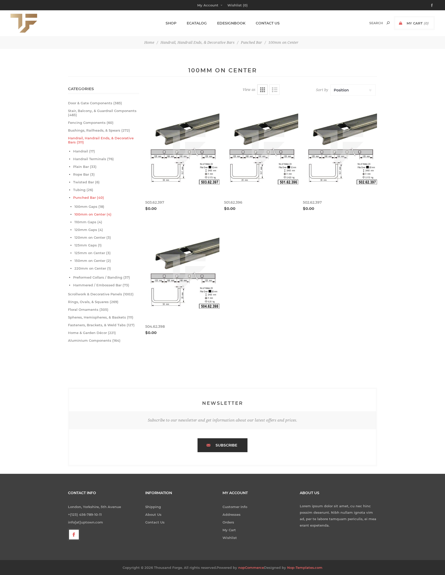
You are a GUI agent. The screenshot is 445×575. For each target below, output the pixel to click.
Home (149, 42)
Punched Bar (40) (88, 197)
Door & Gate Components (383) (95, 103)
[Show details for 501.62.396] (261, 147)
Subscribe (226, 445)
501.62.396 (233, 202)
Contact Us (155, 522)
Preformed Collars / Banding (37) (101, 277)
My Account (207, 5)
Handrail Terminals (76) (93, 159)
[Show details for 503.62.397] (182, 147)
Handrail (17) (84, 151)
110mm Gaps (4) (88, 222)
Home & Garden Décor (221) (92, 333)
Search (388, 23)
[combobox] (370, 23)
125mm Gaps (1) (88, 245)
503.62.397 (154, 202)
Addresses (231, 514)
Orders (228, 522)
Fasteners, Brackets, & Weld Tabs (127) (101, 325)
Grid (262, 89)
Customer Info (234, 507)
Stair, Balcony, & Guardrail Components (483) (102, 113)
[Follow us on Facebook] (74, 534)
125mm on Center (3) (92, 253)
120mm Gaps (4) (88, 230)
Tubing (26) (83, 190)
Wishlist (229, 538)
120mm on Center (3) (92, 237)
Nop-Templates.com (304, 567)
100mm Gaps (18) (89, 206)
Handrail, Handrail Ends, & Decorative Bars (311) (101, 140)
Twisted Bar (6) (86, 182)
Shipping (153, 507)
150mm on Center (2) (92, 261)
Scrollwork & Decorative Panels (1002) (101, 294)
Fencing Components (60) (91, 123)
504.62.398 (155, 326)
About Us (153, 514)
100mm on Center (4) (93, 214)
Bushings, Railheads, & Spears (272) (99, 130)
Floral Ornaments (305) (88, 309)
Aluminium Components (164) (94, 340)
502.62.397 (312, 202)
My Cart (229, 530)
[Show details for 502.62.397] (340, 147)
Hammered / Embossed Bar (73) (101, 285)
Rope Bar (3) (84, 174)
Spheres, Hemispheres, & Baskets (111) (100, 317)
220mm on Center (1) (92, 268)
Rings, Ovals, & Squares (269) (93, 302)
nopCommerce (251, 567)
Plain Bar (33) (85, 167)
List (274, 89)
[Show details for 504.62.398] (182, 271)
